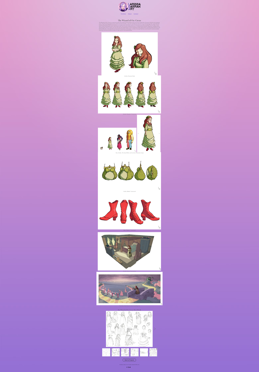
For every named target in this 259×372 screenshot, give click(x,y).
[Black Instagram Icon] (128, 367)
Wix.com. (137, 364)
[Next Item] (155, 329)
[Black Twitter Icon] (130, 367)
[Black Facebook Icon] (127, 367)
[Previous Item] (138, 133)
